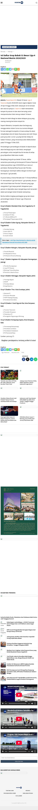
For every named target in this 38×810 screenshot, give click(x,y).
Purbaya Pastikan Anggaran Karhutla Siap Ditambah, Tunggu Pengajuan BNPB (19, 644)
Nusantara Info (11, 100)
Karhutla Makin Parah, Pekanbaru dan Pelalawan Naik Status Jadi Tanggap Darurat (19, 618)
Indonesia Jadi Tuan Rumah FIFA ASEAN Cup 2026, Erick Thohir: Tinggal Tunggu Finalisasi (28, 400)
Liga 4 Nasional (5, 352)
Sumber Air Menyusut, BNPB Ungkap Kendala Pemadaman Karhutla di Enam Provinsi (20, 664)
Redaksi (28, 790)
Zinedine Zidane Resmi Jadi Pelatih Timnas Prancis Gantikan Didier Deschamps (9, 399)
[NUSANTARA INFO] (19, 2)
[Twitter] (5, 69)
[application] (19, 694)
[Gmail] (13, 69)
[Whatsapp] (7, 69)
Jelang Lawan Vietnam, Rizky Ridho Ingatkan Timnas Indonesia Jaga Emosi (28, 382)
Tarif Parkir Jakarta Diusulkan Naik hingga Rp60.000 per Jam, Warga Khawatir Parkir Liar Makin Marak (20, 658)
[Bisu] (32, 703)
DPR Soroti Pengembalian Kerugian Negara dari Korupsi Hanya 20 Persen (21, 630)
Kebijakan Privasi (28, 793)
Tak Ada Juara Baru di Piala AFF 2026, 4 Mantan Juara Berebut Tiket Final (8, 382)
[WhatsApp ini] (35, 359)
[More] (18, 69)
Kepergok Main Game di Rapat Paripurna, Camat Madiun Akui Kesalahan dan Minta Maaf (8, 419)
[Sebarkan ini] (23, 359)
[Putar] (3, 703)
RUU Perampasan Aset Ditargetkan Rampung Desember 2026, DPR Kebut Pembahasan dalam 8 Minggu (21, 671)
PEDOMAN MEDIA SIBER (10, 793)
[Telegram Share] (31, 359)
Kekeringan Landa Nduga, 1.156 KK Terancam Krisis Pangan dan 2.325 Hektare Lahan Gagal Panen (20, 623)
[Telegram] (10, 69)
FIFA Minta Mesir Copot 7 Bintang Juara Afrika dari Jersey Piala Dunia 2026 (27, 418)
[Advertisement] (19, 25)
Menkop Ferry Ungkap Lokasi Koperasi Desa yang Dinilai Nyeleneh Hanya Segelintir (21, 651)
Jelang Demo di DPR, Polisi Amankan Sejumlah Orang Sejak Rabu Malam (20, 637)
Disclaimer (19, 796)
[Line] (15, 69)
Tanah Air (18, 109)
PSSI (23, 352)
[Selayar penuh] (35, 703)
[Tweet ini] (27, 359)
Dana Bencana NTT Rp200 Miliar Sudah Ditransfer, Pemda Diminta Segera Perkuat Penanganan (22, 678)
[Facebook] (2, 69)
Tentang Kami (10, 790)
